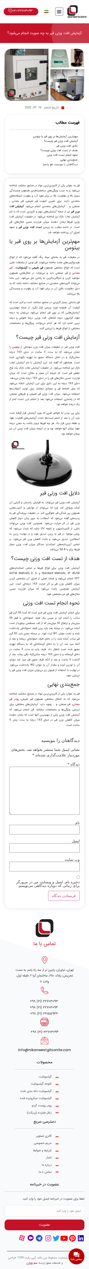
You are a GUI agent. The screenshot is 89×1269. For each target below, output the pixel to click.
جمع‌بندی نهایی (68, 159)
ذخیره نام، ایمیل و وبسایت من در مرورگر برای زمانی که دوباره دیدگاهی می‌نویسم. (48, 883)
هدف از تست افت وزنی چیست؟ (59, 150)
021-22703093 (22, 11)
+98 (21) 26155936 (44, 1013)
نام (77, 822)
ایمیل (76, 841)
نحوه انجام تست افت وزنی (62, 155)
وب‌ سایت (72, 859)
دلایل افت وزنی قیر (67, 146)
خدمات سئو (53, 1263)
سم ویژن (31, 1263)
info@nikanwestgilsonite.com (44, 1049)
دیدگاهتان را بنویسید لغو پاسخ (60, 164)
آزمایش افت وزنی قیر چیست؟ (61, 141)
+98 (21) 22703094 (44, 1007)
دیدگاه (74, 764)
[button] (59, 12)
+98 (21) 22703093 (44, 1001)
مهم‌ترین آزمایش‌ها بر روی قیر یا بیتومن (55, 136)
